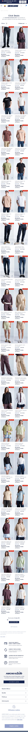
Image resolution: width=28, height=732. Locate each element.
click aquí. (19, 719)
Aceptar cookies (14, 726)
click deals (6, 10)
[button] (1, 6)
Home (2, 10)
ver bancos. (3, 56)
